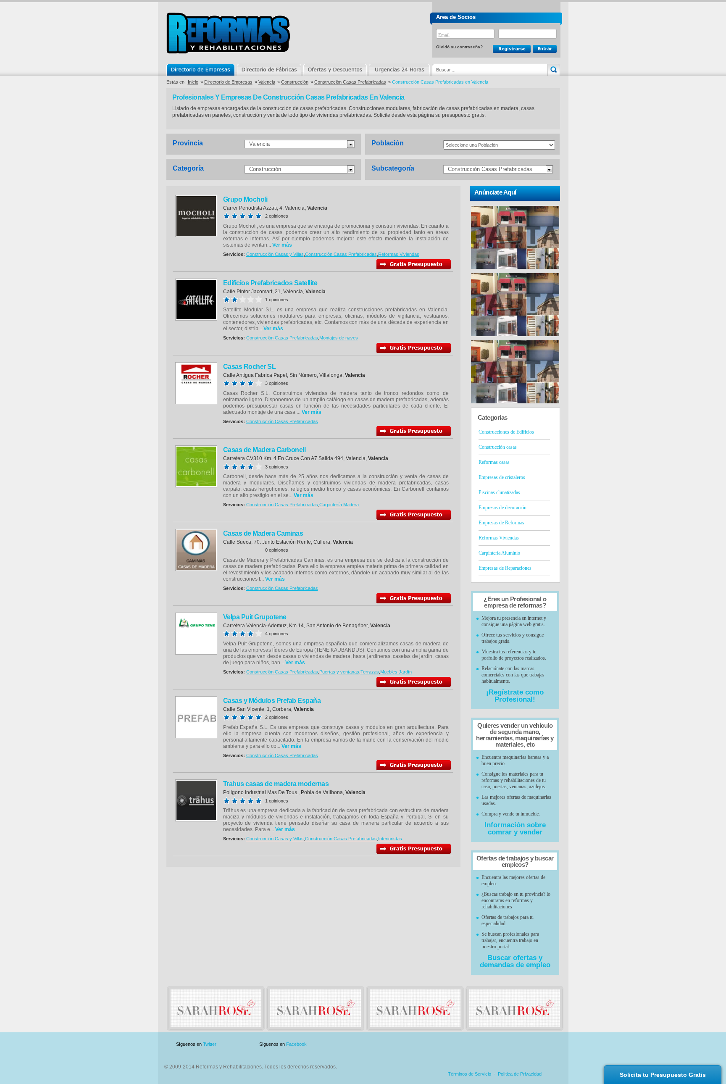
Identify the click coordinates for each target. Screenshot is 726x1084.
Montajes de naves (338, 337)
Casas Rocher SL (249, 366)
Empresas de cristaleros (502, 477)
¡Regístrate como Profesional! (515, 695)
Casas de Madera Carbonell (264, 449)
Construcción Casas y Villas (275, 254)
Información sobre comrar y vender (515, 828)
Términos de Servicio (469, 1073)
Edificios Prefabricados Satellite (270, 283)
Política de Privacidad (520, 1073)
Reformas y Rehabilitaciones (228, 33)
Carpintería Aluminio (499, 553)
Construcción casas (498, 447)
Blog (548, 1044)
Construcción (294, 81)
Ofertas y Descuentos (335, 70)
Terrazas (369, 671)
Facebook (296, 1044)
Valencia (266, 81)
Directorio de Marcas (269, 70)
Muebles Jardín (396, 671)
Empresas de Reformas (501, 523)
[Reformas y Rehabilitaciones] (216, 1026)
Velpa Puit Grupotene (255, 617)
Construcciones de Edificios (506, 432)
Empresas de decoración (502, 507)
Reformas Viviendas (398, 254)
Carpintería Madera (339, 504)
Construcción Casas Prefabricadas (350, 81)
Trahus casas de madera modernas (276, 783)
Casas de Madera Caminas (263, 533)
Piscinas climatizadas (499, 492)
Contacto (516, 1044)
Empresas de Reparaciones (505, 568)
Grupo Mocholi (245, 199)
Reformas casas (494, 462)
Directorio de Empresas (201, 70)
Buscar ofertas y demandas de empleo (515, 961)
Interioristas (390, 838)
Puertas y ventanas (339, 671)
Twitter (209, 1044)
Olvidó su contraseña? (459, 47)
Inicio (193, 81)
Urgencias (399, 70)
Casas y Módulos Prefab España (272, 700)
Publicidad (477, 1044)
